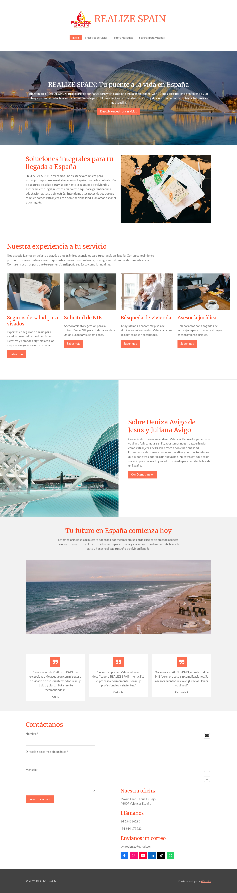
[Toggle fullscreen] (207, 735)
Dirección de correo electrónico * (47, 751)
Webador (206, 881)
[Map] (166, 757)
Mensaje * (32, 770)
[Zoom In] (207, 774)
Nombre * (32, 733)
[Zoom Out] (207, 779)
